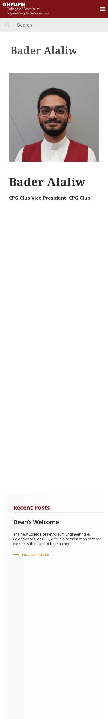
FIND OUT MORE (35, 554)
